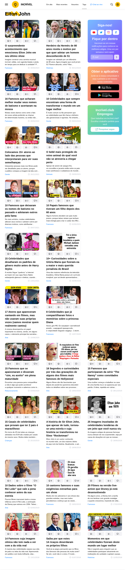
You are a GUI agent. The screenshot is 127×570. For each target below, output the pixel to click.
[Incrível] (22, 4)
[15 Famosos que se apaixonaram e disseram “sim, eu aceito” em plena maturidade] (22, 352)
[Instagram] (108, 32)
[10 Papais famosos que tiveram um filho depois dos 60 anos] (63, 189)
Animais (49, 174)
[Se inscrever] (116, 57)
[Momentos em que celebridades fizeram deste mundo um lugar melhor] (105, 522)
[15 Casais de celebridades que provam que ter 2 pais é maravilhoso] (22, 405)
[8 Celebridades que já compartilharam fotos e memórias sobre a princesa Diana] (63, 295)
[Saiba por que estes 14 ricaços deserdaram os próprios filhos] (63, 522)
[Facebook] (116, 32)
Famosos (8, 68)
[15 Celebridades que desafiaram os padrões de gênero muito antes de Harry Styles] (22, 242)
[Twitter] (101, 32)
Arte (6, 338)
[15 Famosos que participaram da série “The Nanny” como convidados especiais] (105, 352)
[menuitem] (49, 4)
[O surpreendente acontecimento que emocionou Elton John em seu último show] (22, 29)
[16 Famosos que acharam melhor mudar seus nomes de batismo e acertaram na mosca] (22, 82)
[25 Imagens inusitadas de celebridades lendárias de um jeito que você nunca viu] (105, 405)
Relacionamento (11, 391)
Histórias (49, 68)
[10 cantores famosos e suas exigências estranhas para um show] (63, 469)
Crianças (8, 441)
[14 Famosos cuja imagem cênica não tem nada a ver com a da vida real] (22, 522)
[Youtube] (94, 32)
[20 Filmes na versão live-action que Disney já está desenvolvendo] (105, 469)
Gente (48, 121)
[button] (9, 41)
